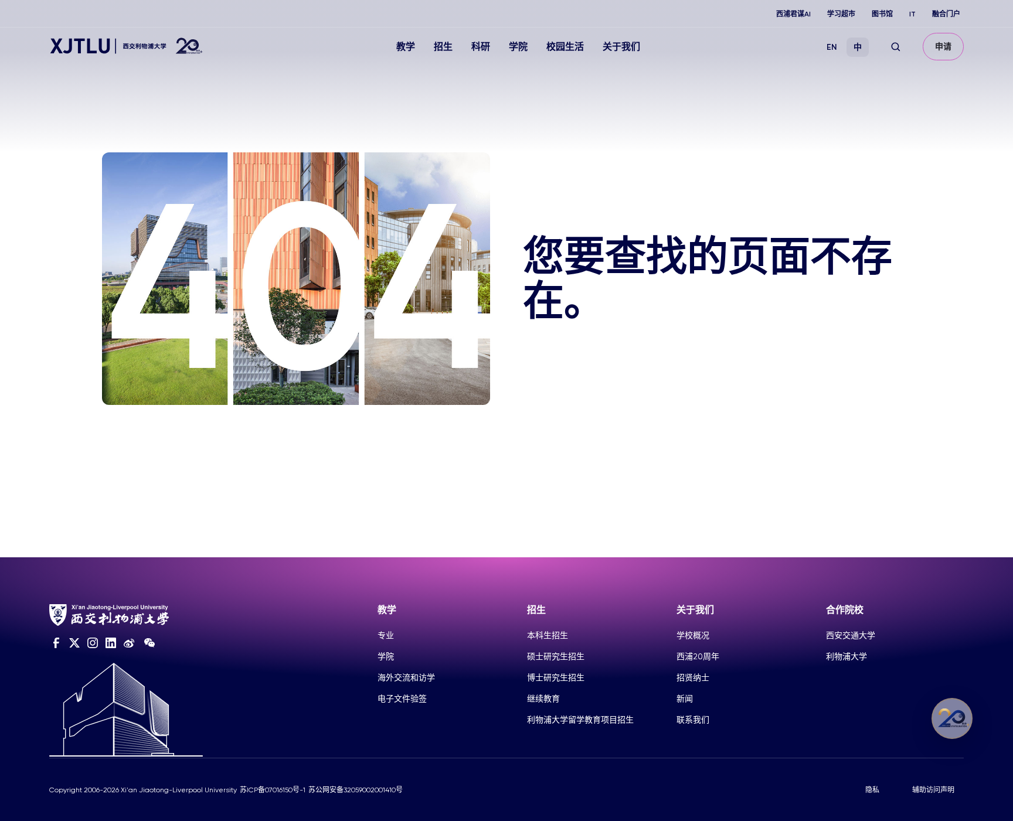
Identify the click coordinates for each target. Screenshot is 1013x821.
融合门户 (946, 14)
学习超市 (841, 14)
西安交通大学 (850, 635)
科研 (480, 46)
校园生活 (565, 46)
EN (832, 47)
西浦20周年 (698, 656)
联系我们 (693, 719)
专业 (386, 635)
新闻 (685, 698)
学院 (518, 46)
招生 (443, 46)
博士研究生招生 (555, 677)
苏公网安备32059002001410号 (355, 790)
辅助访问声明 (933, 790)
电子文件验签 (402, 698)
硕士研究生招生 (555, 656)
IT (912, 14)
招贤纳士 (693, 677)
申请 (943, 47)
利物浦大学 (846, 656)
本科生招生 (547, 635)
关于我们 (621, 46)
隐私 (872, 790)
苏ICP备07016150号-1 (272, 790)
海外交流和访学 (406, 677)
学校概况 (693, 635)
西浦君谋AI (793, 14)
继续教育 (543, 698)
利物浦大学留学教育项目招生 (580, 719)
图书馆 (882, 14)
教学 (405, 46)
